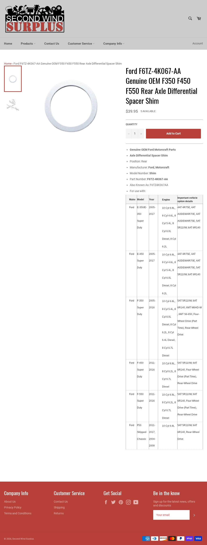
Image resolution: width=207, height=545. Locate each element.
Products (27, 43)
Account (197, 43)
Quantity (131, 124)
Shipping (59, 507)
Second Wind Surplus (23, 539)
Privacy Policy (12, 507)
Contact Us (51, 43)
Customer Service (80, 43)
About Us (10, 501)
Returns (59, 513)
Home (8, 43)
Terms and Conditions (17, 513)
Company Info (113, 43)
